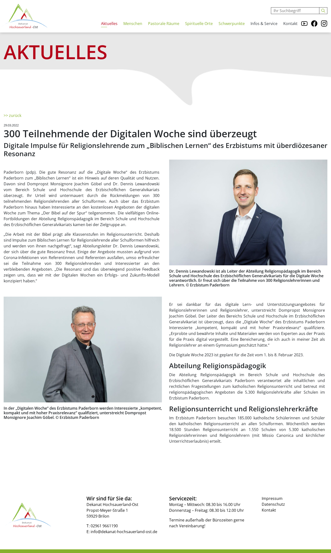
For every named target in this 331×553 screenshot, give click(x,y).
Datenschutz (273, 504)
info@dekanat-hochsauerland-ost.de (124, 531)
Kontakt (290, 23)
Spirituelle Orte (199, 23)
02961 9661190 (104, 526)
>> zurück (12, 115)
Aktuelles (109, 23)
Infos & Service (264, 23)
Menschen (132, 23)
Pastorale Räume (163, 23)
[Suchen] (323, 10)
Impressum (272, 498)
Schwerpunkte (232, 23)
